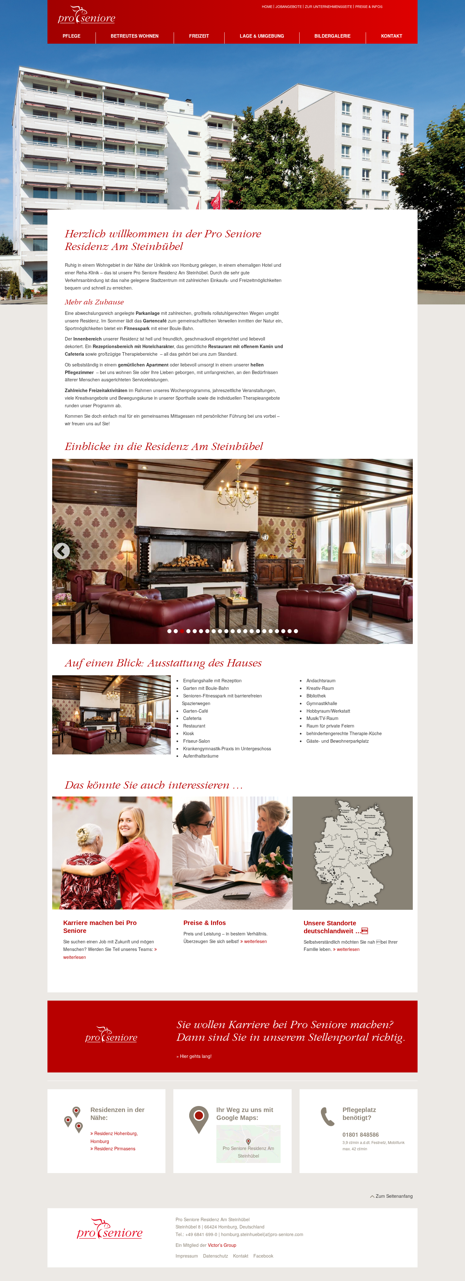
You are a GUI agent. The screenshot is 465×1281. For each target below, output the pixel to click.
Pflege (71, 36)
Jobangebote (289, 6)
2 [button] (175, 631)
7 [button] (207, 631)
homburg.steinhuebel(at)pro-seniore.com (262, 1234)
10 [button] (226, 631)
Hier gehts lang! (196, 1056)
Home (267, 6)
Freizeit (199, 36)
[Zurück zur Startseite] (91, 13)
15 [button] (258, 631)
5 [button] (194, 631)
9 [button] (220, 631)
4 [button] (188, 631)
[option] (232, 551)
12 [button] (239, 631)
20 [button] (289, 631)
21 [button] (296, 631)
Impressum (187, 1256)
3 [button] (182, 631)
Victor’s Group (222, 1245)
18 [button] (277, 631)
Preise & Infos (368, 6)
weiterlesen (255, 941)
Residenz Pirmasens (114, 1148)
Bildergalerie (332, 36)
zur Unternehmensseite (328, 6)
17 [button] (270, 631)
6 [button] (201, 631)
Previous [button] (61, 551)
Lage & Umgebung (262, 36)
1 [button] (169, 631)
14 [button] (251, 631)
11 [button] (232, 631)
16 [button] (264, 631)
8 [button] (213, 631)
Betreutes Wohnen (134, 36)
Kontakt (391, 36)
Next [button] (403, 551)
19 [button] (283, 631)
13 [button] (245, 631)
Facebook (263, 1256)
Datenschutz (215, 1256)
